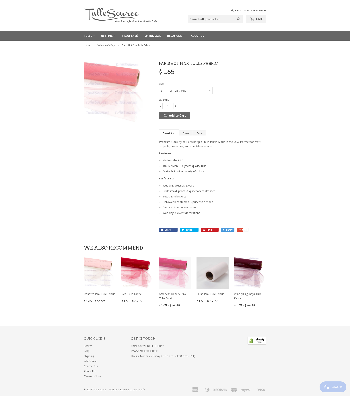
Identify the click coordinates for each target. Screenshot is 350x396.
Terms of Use (92, 376)
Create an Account (255, 10)
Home (87, 45)
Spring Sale (153, 36)
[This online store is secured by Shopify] (257, 343)
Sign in (235, 10)
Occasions (174, 36)
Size (161, 83)
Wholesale (90, 361)
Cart (258, 19)
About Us (197, 36)
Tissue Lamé (130, 36)
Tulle (88, 36)
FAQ (86, 351)
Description (169, 133)
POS (111, 389)
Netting (107, 36)
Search (88, 346)
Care (199, 133)
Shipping (89, 356)
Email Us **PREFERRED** (147, 346)
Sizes (186, 133)
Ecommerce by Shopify (132, 389)
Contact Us (91, 366)
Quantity (164, 99)
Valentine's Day (106, 45)
